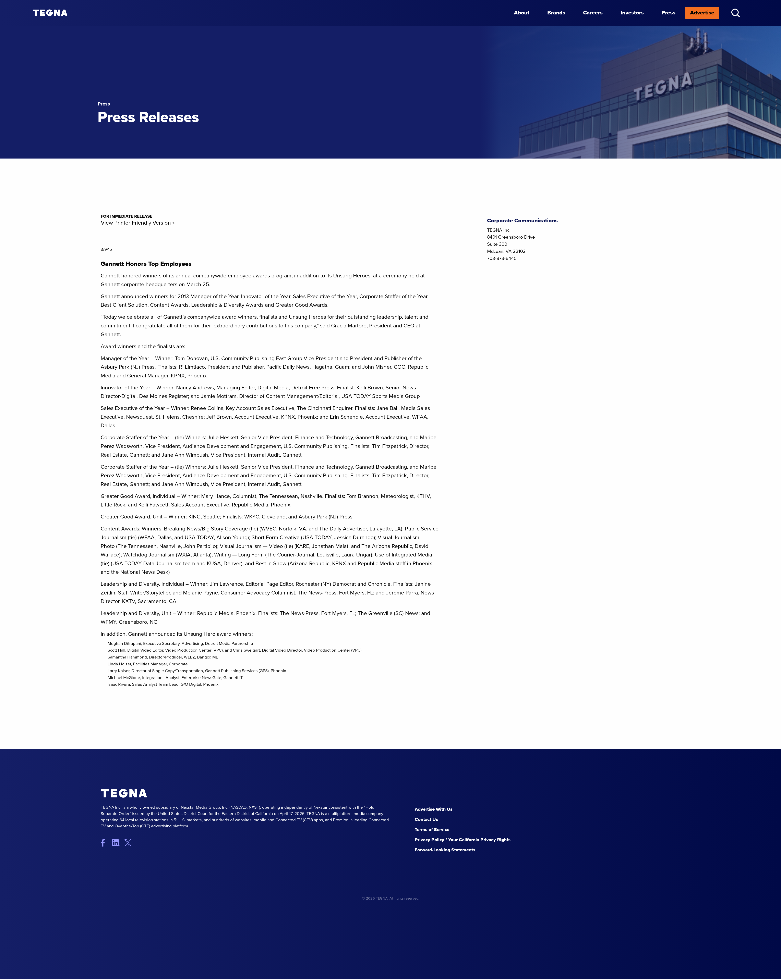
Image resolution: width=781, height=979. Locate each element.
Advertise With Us (434, 809)
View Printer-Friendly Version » (138, 223)
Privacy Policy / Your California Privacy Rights (462, 839)
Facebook (106, 843)
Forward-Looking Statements (445, 849)
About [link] (521, 13)
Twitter (131, 843)
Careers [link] (593, 13)
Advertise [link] (702, 13)
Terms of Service (432, 829)
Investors (632, 13)
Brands (556, 13)
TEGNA (141, 793)
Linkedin (117, 843)
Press (668, 13)
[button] (735, 12)
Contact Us (426, 819)
